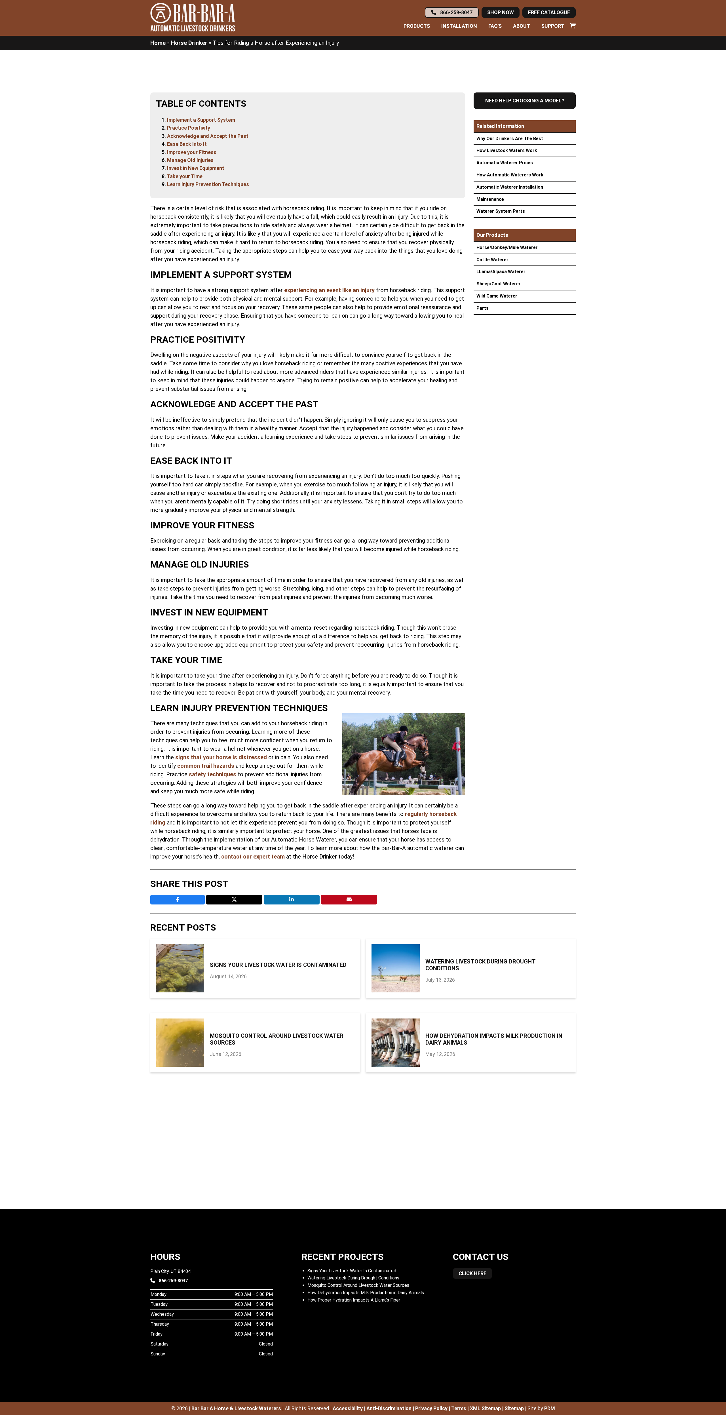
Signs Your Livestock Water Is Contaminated (278, 964)
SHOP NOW (500, 12)
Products (417, 26)
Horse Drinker (189, 42)
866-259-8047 (455, 12)
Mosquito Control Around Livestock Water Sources (276, 1039)
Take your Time (184, 176)
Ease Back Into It (187, 144)
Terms (458, 1408)
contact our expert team (253, 856)
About (521, 26)
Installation (459, 26)
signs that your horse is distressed (221, 757)
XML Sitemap (485, 1408)
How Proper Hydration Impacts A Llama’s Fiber (353, 1300)
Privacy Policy (431, 1408)
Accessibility (348, 1408)
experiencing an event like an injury (329, 290)
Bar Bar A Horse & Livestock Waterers (236, 1408)
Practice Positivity (188, 128)
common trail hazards (205, 765)
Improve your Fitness (191, 152)
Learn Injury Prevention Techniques (208, 184)
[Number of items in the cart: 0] (573, 26)
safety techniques (212, 774)
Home (158, 42)
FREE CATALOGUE (549, 12)
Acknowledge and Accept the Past (207, 136)
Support (552, 26)
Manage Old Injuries (190, 160)
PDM (549, 1408)
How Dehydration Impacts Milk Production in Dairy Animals (493, 1039)
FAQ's (495, 26)
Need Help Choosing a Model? (524, 101)
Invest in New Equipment (195, 168)
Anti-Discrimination (388, 1408)
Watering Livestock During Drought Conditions (480, 965)
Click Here (472, 1273)
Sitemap (514, 1408)
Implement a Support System (201, 120)
